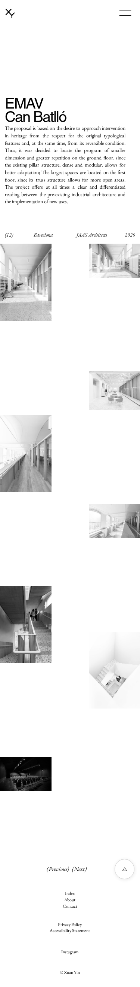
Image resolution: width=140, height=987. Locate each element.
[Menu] (125, 13)
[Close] (124, 869)
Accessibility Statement (70, 930)
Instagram (69, 952)
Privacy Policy (70, 924)
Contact (70, 906)
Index (70, 893)
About (69, 900)
